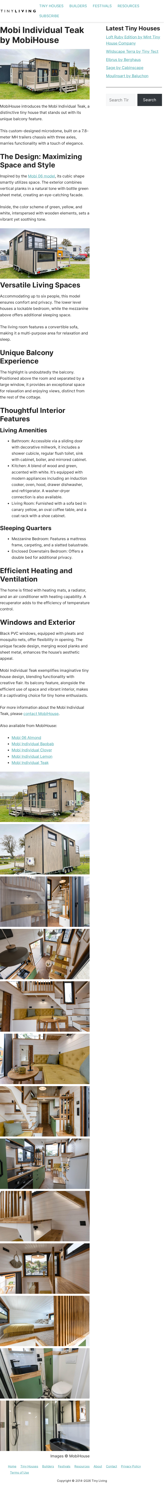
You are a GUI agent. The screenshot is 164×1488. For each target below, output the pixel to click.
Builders (78, 6)
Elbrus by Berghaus (123, 59)
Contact (111, 1466)
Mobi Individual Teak (30, 762)
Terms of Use (19, 1472)
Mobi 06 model (41, 176)
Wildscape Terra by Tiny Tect (132, 51)
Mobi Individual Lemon (32, 756)
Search (149, 99)
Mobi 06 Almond (26, 737)
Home (12, 1466)
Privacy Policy (131, 1466)
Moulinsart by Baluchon (127, 75)
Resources (128, 6)
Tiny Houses (51, 6)
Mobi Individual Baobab (33, 743)
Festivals (102, 6)
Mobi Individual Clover (32, 750)
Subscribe (49, 16)
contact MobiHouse (41, 713)
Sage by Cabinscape (124, 67)
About (98, 1466)
